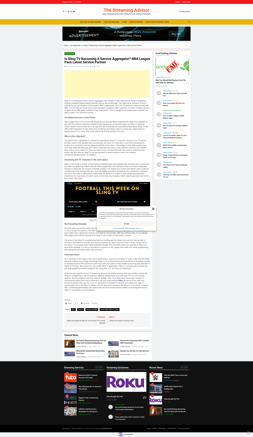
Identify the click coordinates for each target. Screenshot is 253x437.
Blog (149, 428)
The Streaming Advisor (126, 10)
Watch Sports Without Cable (157, 22)
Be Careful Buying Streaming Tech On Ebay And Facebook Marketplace (174, 400)
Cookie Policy (172, 428)
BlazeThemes (107, 428)
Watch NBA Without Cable (110, 309)
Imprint (138, 228)
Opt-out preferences (119, 228)
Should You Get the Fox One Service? (134, 351)
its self (73, 106)
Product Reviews (136, 22)
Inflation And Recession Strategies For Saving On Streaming (88, 400)
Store (124, 22)
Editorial (168, 77)
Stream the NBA (91, 309)
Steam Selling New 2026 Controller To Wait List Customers (173, 411)
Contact (177, 2)
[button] (153, 209)
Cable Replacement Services (172, 110)
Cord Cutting (160, 77)
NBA (73, 309)
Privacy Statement (130, 228)
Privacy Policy (186, 2)
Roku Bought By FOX (115, 397)
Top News (175, 133)
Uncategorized (69, 53)
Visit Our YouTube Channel (90, 22)
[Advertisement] (107, 84)
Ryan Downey (70, 66)
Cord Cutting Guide (111, 22)
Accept (126, 224)
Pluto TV (122, 280)
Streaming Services (85, 380)
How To (174, 172)
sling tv (80, 309)
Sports (174, 123)
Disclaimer (162, 428)
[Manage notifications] (248, 432)
